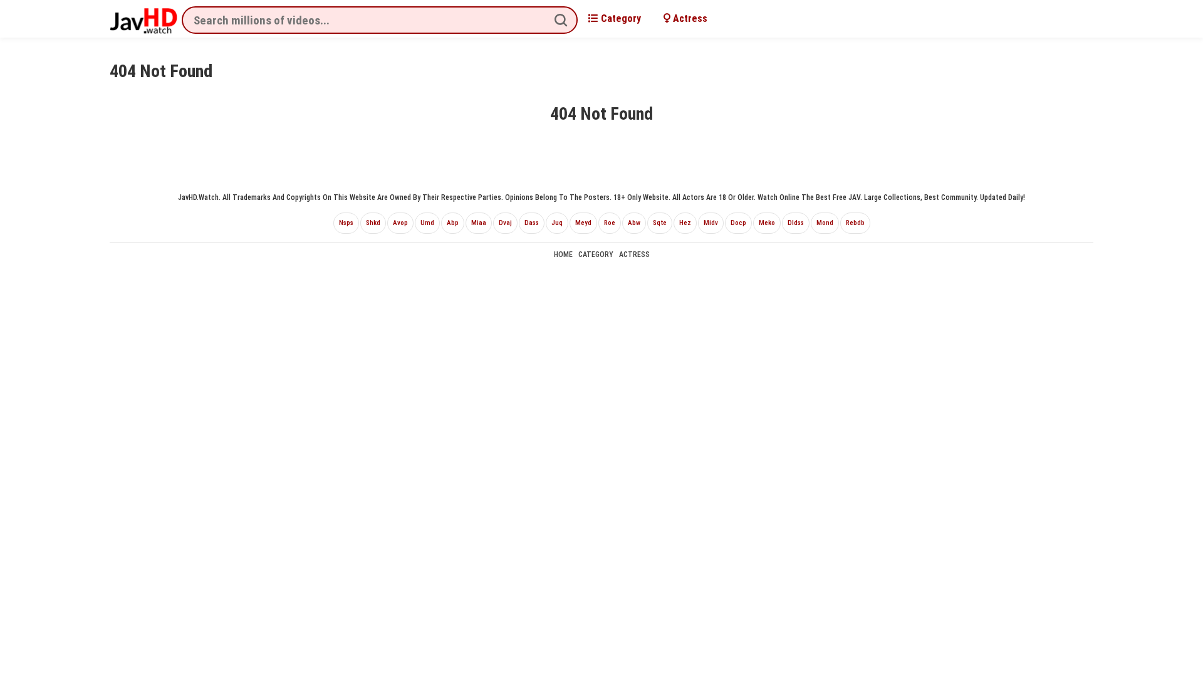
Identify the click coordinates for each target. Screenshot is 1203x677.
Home (563, 254)
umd (427, 223)
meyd (583, 223)
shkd (373, 223)
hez (685, 223)
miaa (478, 223)
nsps (346, 223)
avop (400, 223)
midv (711, 223)
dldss (796, 223)
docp (738, 223)
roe (609, 223)
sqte (660, 223)
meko (767, 223)
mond (824, 223)
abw (634, 223)
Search (560, 20)
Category (619, 18)
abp (453, 223)
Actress (688, 18)
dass (531, 223)
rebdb (855, 223)
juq (557, 223)
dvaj (505, 223)
